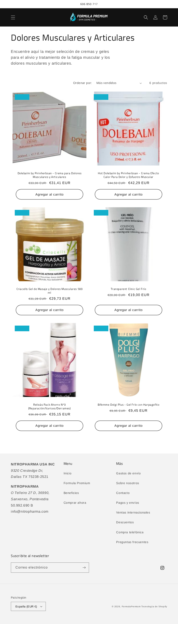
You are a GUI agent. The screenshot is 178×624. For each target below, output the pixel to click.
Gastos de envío (128, 473)
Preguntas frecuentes (132, 542)
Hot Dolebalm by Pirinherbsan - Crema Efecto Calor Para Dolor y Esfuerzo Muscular (128, 175)
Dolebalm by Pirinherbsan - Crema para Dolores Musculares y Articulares (50, 175)
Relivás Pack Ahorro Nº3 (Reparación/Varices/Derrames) (49, 406)
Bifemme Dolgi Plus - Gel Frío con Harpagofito (129, 405)
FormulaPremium (131, 606)
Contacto (123, 493)
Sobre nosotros (127, 483)
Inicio (68, 473)
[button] (13, 17)
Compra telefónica (129, 532)
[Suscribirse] (84, 567)
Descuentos (125, 522)
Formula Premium (77, 483)
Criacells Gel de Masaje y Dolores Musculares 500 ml (49, 290)
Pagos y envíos (127, 502)
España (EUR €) (26, 606)
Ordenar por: (82, 83)
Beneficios (71, 493)
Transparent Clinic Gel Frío (128, 289)
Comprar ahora (75, 502)
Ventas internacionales (133, 512)
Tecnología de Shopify (154, 606)
